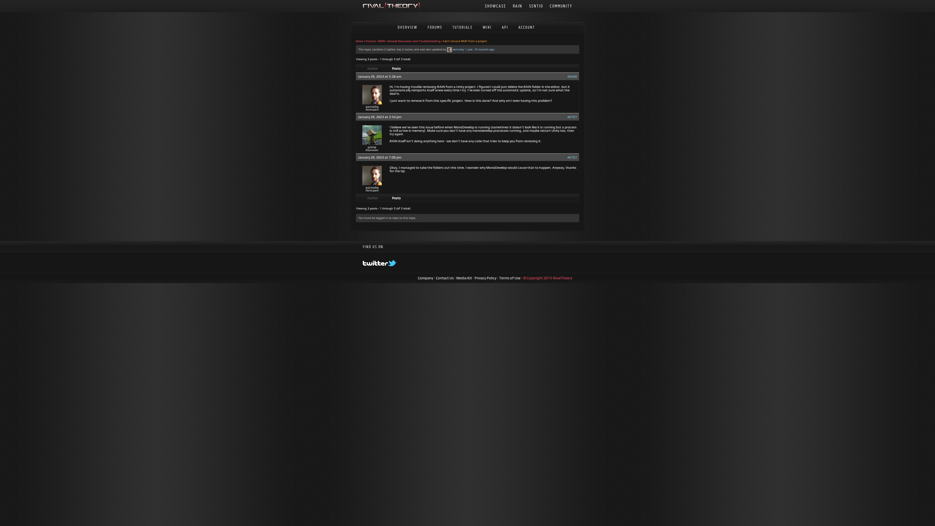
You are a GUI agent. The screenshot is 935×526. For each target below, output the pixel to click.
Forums (435, 27)
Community (561, 6)
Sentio (536, 6)
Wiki (487, 27)
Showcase (495, 6)
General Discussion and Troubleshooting (413, 41)
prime (372, 147)
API (505, 27)
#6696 (572, 76)
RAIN (517, 6)
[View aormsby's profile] (449, 49)
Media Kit (464, 278)
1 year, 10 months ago (479, 49)
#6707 (572, 157)
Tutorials (462, 27)
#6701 (572, 117)
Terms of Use (510, 278)
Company (426, 278)
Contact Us (444, 278)
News (359, 41)
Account (526, 27)
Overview (407, 27)
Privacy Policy (486, 278)
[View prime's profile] (372, 144)
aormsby (458, 49)
